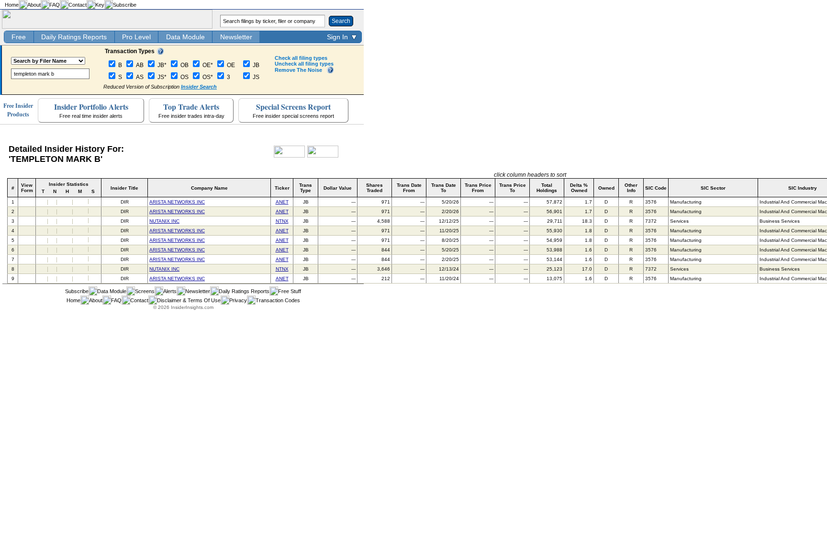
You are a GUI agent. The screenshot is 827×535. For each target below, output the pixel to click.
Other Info (631, 187)
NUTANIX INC (164, 221)
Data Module (185, 37)
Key (99, 5)
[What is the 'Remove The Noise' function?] (330, 71)
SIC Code (656, 188)
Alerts (170, 291)
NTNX (282, 221)
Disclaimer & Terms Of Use (189, 300)
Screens (145, 291)
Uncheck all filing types (304, 64)
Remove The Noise (298, 70)
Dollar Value (338, 188)
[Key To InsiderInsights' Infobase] (160, 52)
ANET (282, 202)
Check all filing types (301, 58)
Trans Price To (512, 187)
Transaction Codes (278, 300)
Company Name (209, 188)
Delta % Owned (579, 187)
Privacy (238, 300)
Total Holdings (546, 187)
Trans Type (305, 187)
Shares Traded (374, 187)
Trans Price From (478, 187)
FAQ (54, 5)
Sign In (337, 37)
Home (12, 5)
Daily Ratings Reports (74, 37)
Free (18, 37)
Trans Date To (443, 187)
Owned (606, 188)
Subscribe (124, 5)
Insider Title (124, 188)
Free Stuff (289, 291)
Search (341, 21)
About (34, 5)
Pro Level (136, 37)
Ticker (282, 188)
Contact (77, 5)
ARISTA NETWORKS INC (177, 202)
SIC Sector (713, 188)
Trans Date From (409, 187)
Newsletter (236, 37)
